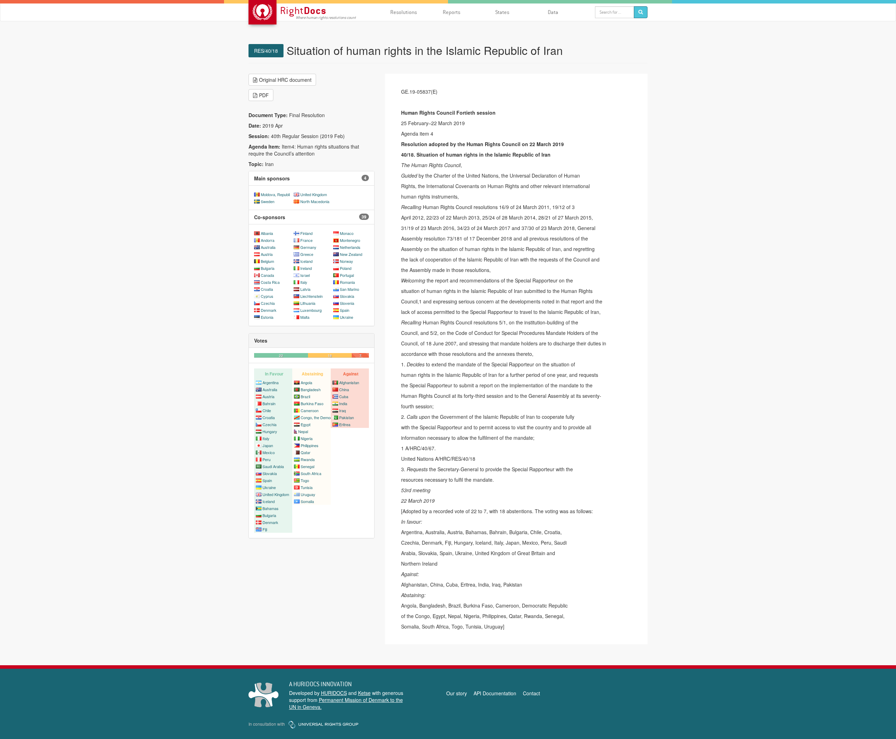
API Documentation (495, 693)
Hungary (269, 431)
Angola (306, 382)
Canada (267, 275)
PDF (264, 95)
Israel (305, 275)
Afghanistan (349, 382)
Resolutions (403, 12)
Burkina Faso (312, 403)
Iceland (306, 261)
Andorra (267, 240)
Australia (268, 247)
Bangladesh (311, 389)
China (344, 389)
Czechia (268, 303)
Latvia (305, 289)
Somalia (307, 501)
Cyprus (267, 296)
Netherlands (350, 247)
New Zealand (351, 254)
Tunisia (307, 487)
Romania (347, 282)
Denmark (268, 310)
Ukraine (346, 317)
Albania (267, 233)
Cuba (343, 396)
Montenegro (350, 240)
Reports (451, 12)
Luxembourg (311, 310)
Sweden (267, 201)
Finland (306, 233)
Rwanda (308, 459)
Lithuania (307, 303)
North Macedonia (314, 201)
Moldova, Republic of (278, 194)
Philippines (309, 445)
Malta (304, 317)
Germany (308, 247)
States (502, 12)
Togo (305, 480)
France (306, 240)
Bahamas (270, 508)
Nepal (303, 431)
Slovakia (347, 296)
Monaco (347, 233)
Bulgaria (267, 268)
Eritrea (344, 424)
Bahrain (268, 403)
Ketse (364, 692)
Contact (531, 693)
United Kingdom (313, 194)
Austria (267, 254)
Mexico (268, 452)
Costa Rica (270, 282)
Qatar (305, 452)
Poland (345, 268)
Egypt (305, 424)
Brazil (305, 396)
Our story (456, 693)
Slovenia (347, 303)
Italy (303, 282)
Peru (266, 459)
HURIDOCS (334, 692)
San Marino (349, 289)
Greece (306, 254)
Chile (266, 410)
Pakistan (346, 417)
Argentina (270, 382)
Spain (344, 310)
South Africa (311, 473)
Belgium (267, 261)
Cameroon (309, 410)
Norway (346, 261)
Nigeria (307, 438)
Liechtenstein (311, 296)
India (343, 403)
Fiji (264, 529)
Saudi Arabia (273, 466)
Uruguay (308, 494)
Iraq (342, 410)
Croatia (267, 289)
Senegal (307, 466)
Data (553, 12)
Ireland (306, 268)
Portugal (347, 275)
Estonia (267, 317)
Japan (267, 445)
